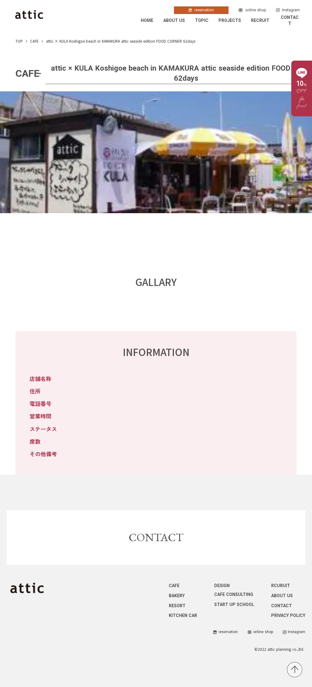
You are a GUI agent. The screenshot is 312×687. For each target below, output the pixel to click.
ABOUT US (174, 21)
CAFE (34, 41)
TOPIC (201, 21)
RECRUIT (260, 21)
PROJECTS (229, 21)
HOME (147, 21)
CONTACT (290, 21)
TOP (19, 41)
